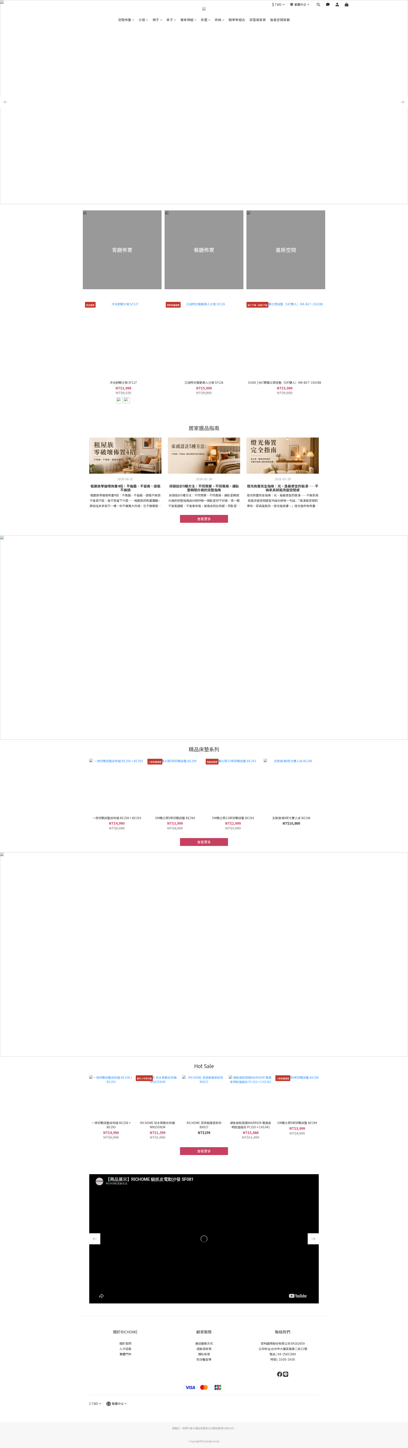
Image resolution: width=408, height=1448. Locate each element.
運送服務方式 (204, 1343)
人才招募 (125, 1349)
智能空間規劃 (280, 19)
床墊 (204, 19)
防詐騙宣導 (204, 1359)
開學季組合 (237, 19)
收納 (218, 19)
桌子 (169, 19)
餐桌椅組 (187, 19)
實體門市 (125, 1354)
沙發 (142, 19)
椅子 (156, 19)
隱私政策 (204, 1354)
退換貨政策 (204, 1349)
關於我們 (125, 1343)
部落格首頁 (257, 19)
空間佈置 (124, 19)
